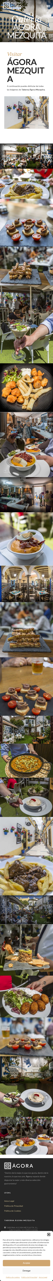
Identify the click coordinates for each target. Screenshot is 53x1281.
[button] (48, 1234)
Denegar (27, 1270)
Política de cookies (13, 1277)
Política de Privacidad (29, 1277)
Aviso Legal (43, 1277)
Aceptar (26, 1263)
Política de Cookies (12, 1211)
